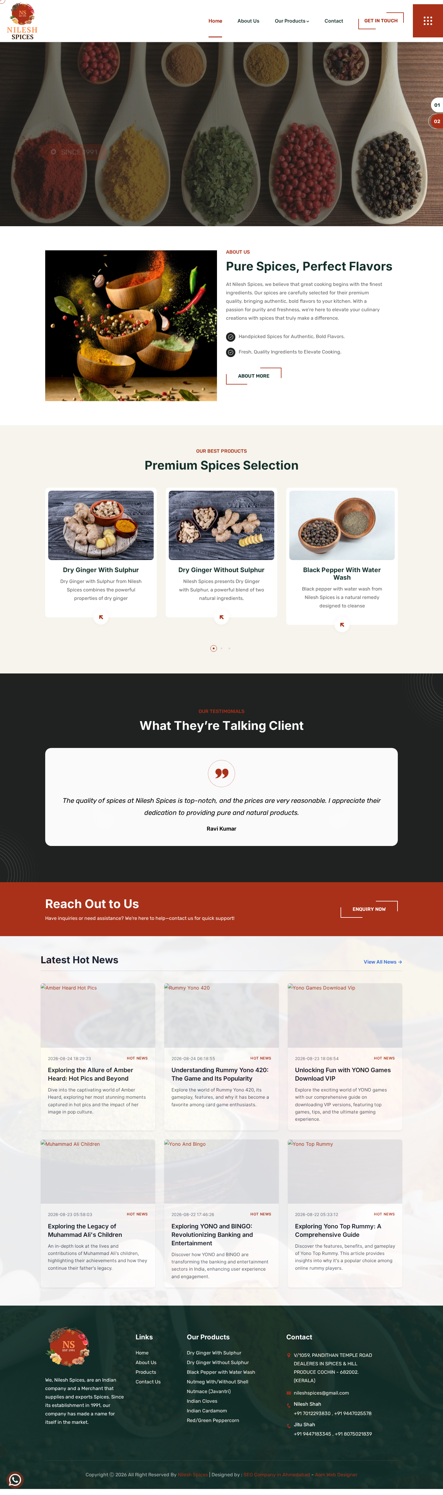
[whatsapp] (15, 1480)
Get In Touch (381, 21)
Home (215, 21)
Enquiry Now (369, 909)
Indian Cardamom (207, 1411)
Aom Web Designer (336, 1475)
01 (437, 105)
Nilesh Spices (193, 1475)
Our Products (290, 21)
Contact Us (72, 187)
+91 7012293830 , (313, 1413)
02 (437, 121)
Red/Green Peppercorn (213, 1420)
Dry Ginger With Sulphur (101, 570)
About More (253, 376)
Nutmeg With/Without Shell (217, 1382)
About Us (248, 21)
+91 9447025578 (353, 1413)
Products (146, 1372)
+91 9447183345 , (314, 1434)
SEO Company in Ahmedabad (276, 1475)
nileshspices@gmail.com (321, 1393)
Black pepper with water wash (342, 573)
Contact (334, 21)
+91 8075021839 (353, 1434)
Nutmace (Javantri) (209, 1391)
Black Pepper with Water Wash (221, 1372)
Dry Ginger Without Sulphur (221, 570)
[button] (214, 648)
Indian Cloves (202, 1401)
